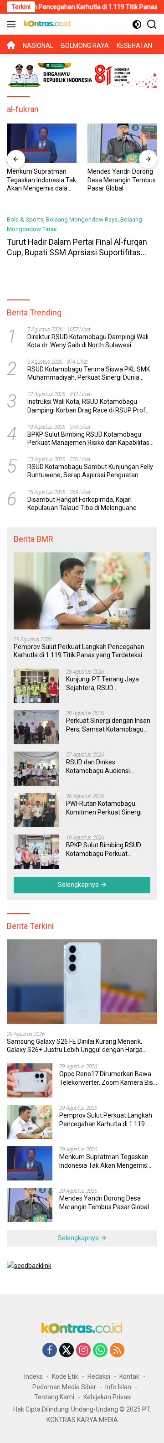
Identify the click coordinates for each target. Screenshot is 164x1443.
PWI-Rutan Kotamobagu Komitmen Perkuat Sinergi (104, 807)
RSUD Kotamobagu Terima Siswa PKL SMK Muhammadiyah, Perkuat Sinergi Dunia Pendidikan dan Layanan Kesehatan (88, 373)
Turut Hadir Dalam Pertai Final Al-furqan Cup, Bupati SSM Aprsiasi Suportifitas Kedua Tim (77, 252)
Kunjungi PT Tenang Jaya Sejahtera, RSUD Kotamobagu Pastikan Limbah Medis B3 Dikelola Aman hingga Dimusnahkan (106, 683)
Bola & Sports (25, 219)
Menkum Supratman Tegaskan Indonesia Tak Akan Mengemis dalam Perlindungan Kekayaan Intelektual (41, 180)
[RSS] (117, 1351)
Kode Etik (65, 1376)
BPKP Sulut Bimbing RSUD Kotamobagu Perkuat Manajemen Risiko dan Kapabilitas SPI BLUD (88, 439)
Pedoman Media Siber (64, 1387)
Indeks (33, 1376)
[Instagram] (83, 1351)
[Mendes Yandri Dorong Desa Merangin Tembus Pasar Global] (122, 143)
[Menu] (13, 24)
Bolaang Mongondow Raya (82, 219)
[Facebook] (49, 1351)
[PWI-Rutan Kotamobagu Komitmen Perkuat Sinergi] (36, 810)
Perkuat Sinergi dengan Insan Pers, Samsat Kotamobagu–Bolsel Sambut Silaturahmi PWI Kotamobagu (108, 725)
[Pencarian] (152, 24)
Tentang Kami (54, 1397)
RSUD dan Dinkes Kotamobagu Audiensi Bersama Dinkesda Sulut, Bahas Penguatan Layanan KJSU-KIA (105, 766)
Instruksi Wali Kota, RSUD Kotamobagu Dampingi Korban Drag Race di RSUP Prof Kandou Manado (86, 406)
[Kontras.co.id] (46, 24)
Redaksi (98, 1376)
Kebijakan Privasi (107, 1397)
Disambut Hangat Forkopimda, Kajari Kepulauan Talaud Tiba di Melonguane (82, 503)
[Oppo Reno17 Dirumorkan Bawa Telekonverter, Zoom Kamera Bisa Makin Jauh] (29, 1080)
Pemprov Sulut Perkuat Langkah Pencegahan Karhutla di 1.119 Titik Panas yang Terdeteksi (79, 651)
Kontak (129, 1376)
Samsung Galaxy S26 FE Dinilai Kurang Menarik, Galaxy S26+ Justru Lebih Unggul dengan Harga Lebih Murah (75, 1046)
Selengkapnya (79, 884)
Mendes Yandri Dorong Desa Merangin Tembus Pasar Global (121, 179)
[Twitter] (66, 1351)
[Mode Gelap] (137, 24)
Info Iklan (118, 1387)
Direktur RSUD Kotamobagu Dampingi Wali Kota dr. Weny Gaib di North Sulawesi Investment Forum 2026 (88, 341)
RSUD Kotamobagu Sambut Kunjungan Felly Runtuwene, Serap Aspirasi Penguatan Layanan (90, 471)
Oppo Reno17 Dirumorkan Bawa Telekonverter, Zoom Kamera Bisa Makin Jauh (108, 1078)
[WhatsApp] (100, 1351)
